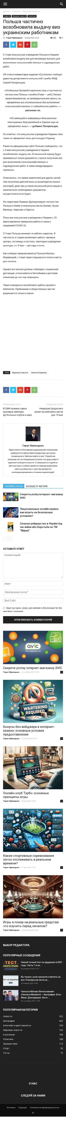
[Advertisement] (33, 332)
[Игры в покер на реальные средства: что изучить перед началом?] (33, 896)
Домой (6, 11)
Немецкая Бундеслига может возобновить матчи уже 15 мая (49, 411)
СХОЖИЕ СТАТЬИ (13, 486)
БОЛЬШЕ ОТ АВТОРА (37, 486)
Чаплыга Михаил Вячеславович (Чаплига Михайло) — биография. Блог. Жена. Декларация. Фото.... (41, 994)
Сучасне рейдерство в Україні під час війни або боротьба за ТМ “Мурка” (41, 527)
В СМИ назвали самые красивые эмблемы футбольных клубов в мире (17, 411)
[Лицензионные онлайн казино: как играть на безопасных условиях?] (10, 512)
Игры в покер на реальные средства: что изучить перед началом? (31, 924)
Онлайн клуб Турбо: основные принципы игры (26, 795)
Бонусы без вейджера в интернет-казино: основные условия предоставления (29, 730)
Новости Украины (39, 372)
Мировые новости (31, 11)
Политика (32, 16)
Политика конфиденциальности (44, 1107)
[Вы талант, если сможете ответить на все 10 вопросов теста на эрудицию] (10, 980)
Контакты (11, 1107)
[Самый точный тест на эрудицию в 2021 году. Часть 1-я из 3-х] (10, 966)
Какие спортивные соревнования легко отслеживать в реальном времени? (28, 859)
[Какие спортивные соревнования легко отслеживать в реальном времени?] (33, 830)
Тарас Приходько (14, 38)
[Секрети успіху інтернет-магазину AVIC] (10, 497)
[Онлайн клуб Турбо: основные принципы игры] (33, 767)
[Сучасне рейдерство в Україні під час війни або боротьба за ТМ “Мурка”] (10, 527)
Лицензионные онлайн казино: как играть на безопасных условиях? (39, 512)
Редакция (22, 1107)
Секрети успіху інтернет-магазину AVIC (32, 668)
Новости (16, 11)
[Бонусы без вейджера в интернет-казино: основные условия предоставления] (33, 701)
